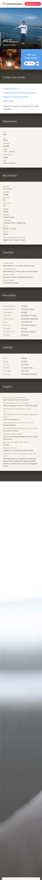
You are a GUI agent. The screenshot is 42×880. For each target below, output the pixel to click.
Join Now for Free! (32, 4)
